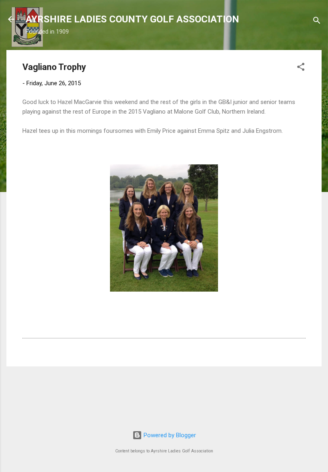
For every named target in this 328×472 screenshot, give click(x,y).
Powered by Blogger (169, 435)
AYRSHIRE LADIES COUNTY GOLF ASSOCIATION (132, 19)
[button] (301, 68)
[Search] (317, 22)
